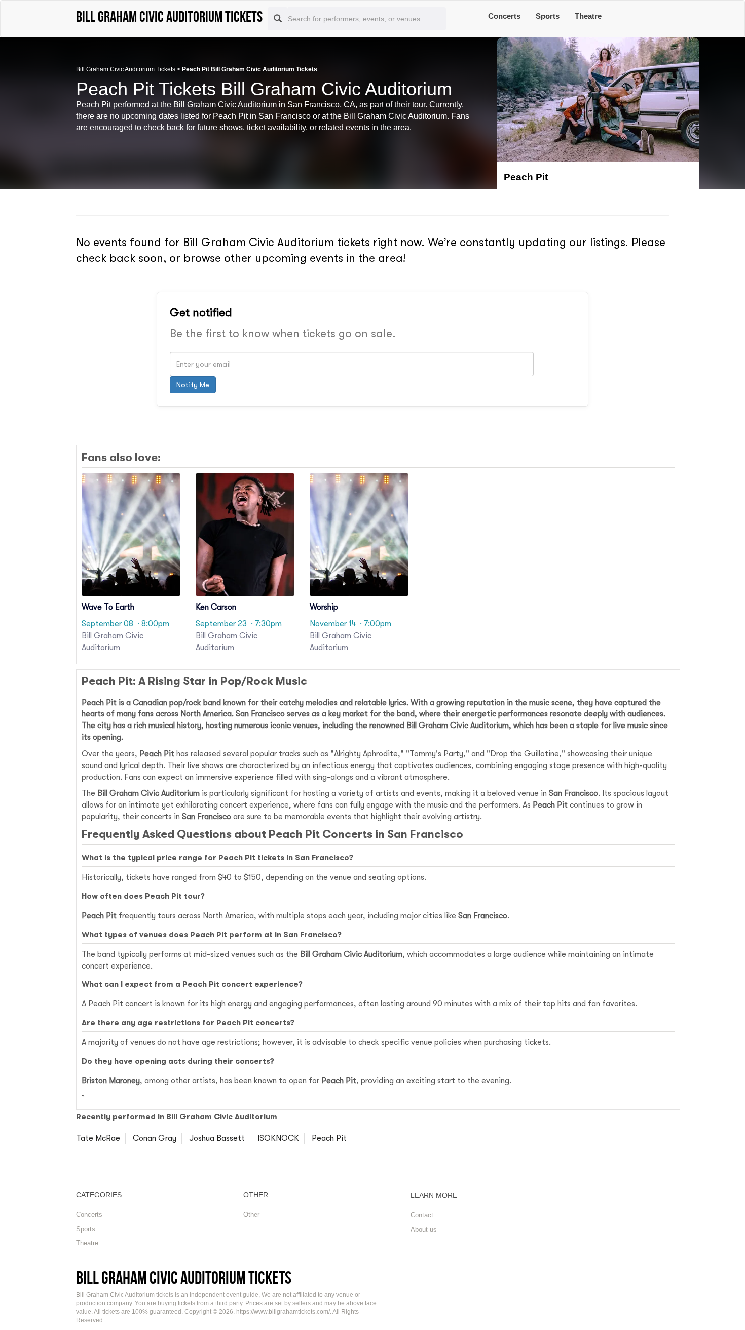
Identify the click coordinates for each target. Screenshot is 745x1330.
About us (424, 1229)
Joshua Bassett (217, 1138)
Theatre (588, 16)
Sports (548, 16)
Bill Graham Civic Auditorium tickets (183, 1277)
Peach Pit (329, 1138)
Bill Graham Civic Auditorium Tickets (125, 69)
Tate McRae (98, 1138)
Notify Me (192, 385)
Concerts (504, 16)
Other (251, 1214)
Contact (422, 1215)
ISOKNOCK (278, 1138)
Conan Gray (154, 1138)
